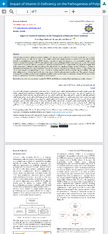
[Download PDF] (104, 4)
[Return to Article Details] (4, 4)
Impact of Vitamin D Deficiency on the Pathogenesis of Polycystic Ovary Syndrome (59, 4)
